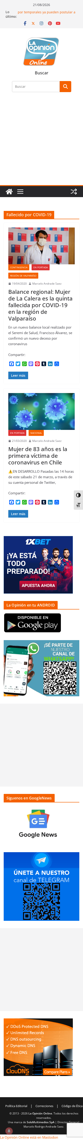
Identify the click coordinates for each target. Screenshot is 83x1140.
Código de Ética (72, 1106)
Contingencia (18, 267)
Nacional (36, 432)
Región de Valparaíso (23, 275)
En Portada (40, 267)
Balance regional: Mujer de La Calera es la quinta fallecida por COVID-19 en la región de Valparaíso (40, 305)
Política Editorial (16, 1106)
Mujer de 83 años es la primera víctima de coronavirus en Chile (37, 455)
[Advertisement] (41, 141)
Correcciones (44, 1106)
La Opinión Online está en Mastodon (29, 1137)
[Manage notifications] (9, 1131)
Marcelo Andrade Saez (47, 284)
